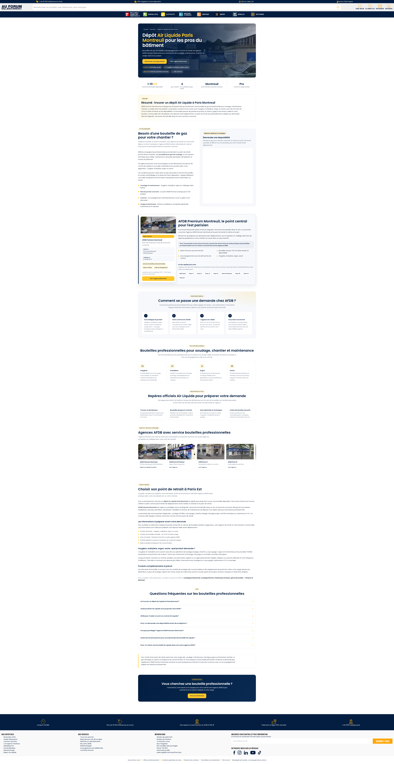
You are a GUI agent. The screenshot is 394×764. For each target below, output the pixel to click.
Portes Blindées (9, 748)
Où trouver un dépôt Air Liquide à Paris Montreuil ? (159, 601)
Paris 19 (246, 273)
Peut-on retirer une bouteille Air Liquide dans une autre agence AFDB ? (168, 645)
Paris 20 (182, 278)
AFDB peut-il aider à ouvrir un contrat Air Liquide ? (159, 616)
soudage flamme (207, 578)
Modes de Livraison (164, 739)
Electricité (170, 14)
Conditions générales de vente (171, 760)
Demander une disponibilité (154, 61)
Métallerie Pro (9, 746)
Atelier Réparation (10, 739)
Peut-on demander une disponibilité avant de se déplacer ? (163, 623)
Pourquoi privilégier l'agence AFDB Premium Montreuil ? (162, 631)
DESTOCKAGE (260, 14)
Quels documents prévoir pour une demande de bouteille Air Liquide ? (167, 638)
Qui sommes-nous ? (134, 760)
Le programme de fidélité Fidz (91, 748)
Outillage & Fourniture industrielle (135, 14)
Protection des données (191, 760)
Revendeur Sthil (9, 737)
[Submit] (338, 7)
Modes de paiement (164, 737)
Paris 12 (199, 273)
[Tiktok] (259, 752)
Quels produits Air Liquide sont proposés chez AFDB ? (160, 609)
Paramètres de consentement (210, 760)
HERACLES (241, 14)
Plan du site (226, 760)
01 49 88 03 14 (147, 258)
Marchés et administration (90, 741)
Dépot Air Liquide (10, 752)
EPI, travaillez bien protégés (167, 746)
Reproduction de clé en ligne (91, 739)
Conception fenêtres (12, 744)
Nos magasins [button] (162, 744)
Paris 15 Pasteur (227, 273)
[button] (370, 7)
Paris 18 (237, 273)
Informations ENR (163, 750)
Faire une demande (197, 696)
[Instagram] (239, 752)
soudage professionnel (192, 578)
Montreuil (183, 273)
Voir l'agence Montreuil (178, 61)
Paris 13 (207, 273)
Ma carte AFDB (85, 744)
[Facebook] (234, 752)
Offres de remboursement (151, 760)
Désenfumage (9, 750)
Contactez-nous (163, 741)
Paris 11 (191, 273)
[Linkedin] (246, 752)
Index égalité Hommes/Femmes (169, 752)
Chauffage (205, 14)
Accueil (146, 29)
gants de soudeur (237, 578)
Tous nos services (87, 737)
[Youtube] (252, 752)
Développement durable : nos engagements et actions (249, 760)
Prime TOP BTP (162, 748)
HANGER (222, 14)
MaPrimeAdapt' (86, 746)
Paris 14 (215, 273)
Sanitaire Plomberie (188, 14)
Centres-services (10, 741)
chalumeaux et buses (222, 578)
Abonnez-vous (382, 741)
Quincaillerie (153, 14)
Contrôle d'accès (86, 750)
